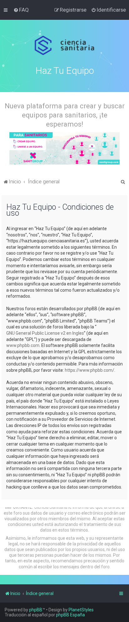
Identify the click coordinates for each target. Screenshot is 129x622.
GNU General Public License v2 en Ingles (45, 333)
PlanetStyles (81, 609)
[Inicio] (65, 45)
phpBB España (70, 614)
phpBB (35, 609)
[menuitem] (21, 9)
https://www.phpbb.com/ (89, 370)
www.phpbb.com (22, 345)
